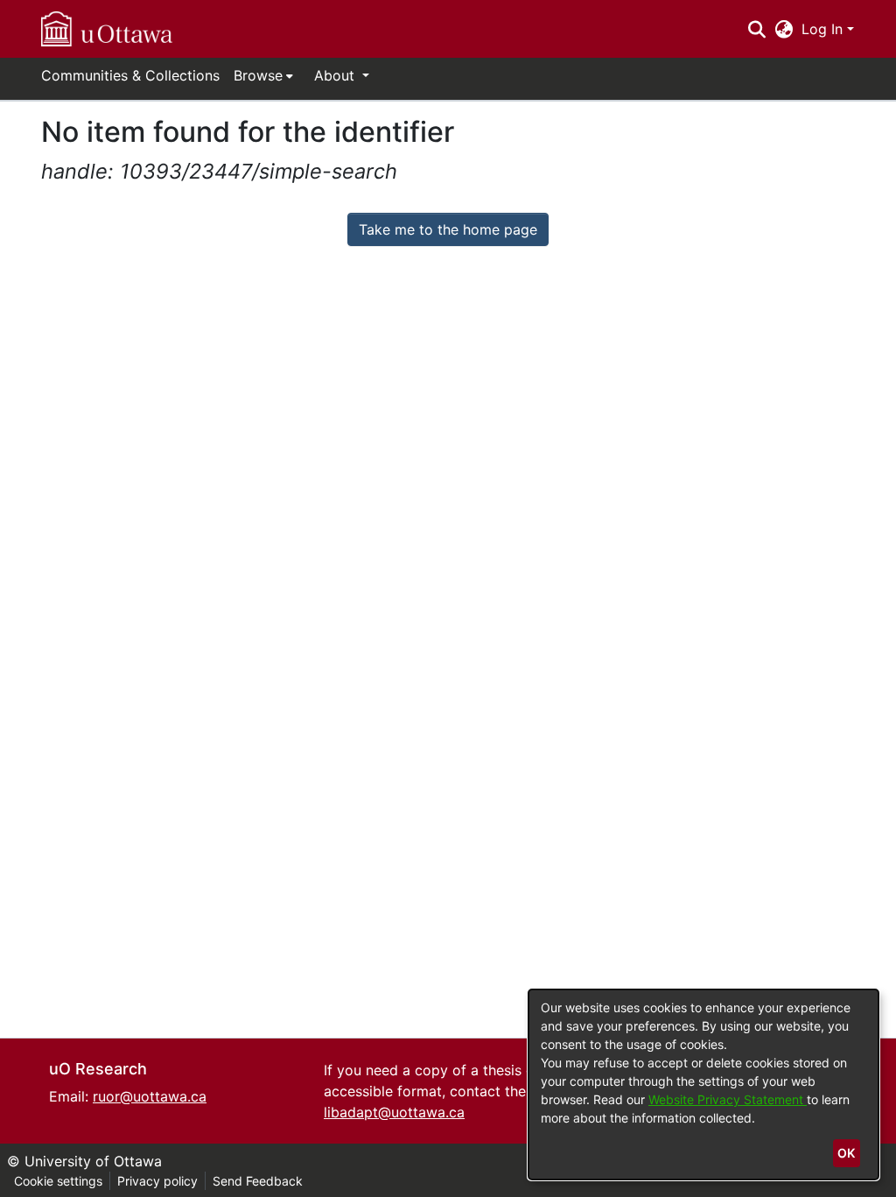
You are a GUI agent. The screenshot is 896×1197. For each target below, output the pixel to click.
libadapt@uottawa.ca (394, 1112)
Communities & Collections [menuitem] (130, 75)
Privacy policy (157, 1180)
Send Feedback (258, 1180)
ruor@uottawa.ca (149, 1096)
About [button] (336, 75)
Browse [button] (258, 75)
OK (846, 1152)
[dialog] (703, 1084)
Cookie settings (58, 1180)
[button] (106, 29)
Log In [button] (824, 29)
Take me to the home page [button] (448, 229)
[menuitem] (263, 75)
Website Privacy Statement (727, 1099)
